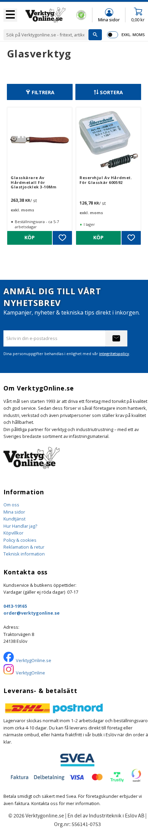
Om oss (11, 505)
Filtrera (43, 92)
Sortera (111, 92)
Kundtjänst (14, 519)
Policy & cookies (19, 540)
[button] (10, 15)
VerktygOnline (30, 673)
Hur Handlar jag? (20, 526)
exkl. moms (133, 34)
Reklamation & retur (23, 547)
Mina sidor (14, 512)
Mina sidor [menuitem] (109, 19)
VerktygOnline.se (33, 660)
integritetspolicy (114, 353)
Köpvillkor (13, 533)
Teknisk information (24, 554)
